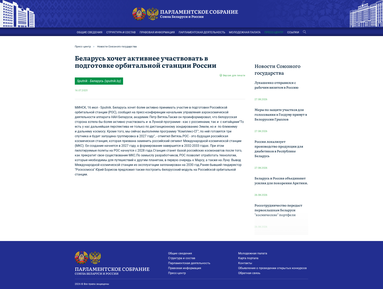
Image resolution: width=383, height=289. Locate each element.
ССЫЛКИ (293, 32)
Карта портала (248, 258)
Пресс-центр (83, 46)
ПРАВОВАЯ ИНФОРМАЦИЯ (157, 32)
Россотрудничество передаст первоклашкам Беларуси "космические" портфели (278, 210)
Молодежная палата (252, 253)
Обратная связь (249, 273)
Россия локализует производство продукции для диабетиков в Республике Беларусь (279, 148)
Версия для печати (234, 75)
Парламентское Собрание (112, 270)
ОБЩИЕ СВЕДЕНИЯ (89, 32)
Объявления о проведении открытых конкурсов (272, 268)
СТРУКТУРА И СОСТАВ (121, 32)
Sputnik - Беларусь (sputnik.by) (99, 81)
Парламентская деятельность (189, 263)
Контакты (245, 263)
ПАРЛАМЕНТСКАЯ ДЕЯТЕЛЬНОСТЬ (202, 32)
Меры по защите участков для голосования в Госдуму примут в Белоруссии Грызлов (281, 114)
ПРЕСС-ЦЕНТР (274, 32)
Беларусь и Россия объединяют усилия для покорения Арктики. (281, 180)
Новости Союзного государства (117, 46)
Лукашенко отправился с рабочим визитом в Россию (276, 85)
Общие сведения (180, 253)
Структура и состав (181, 258)
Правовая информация (184, 268)
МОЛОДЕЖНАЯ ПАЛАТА (245, 32)
